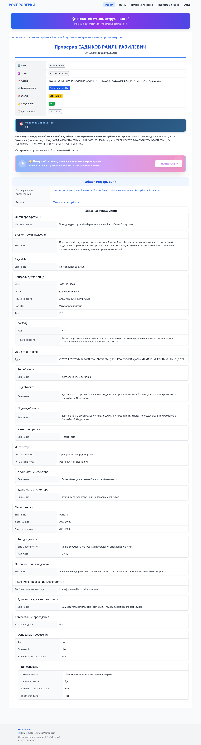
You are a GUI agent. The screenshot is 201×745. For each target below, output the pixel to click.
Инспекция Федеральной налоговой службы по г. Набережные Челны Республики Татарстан (75, 37)
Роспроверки (24, 729)
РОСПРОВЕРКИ (22, 4)
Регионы (122, 4)
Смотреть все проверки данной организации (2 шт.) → (46, 150)
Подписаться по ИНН (168, 4)
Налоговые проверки (142, 4)
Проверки (17, 37)
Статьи (187, 4)
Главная (109, 4)
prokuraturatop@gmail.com (41, 732)
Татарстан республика (66, 202)
